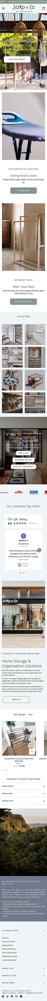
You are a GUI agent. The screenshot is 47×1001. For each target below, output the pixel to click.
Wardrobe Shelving (23, 460)
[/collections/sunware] (38, 492)
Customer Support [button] (10, 931)
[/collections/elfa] (8, 492)
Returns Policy (7, 793)
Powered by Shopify (34, 993)
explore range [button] (8, 983)
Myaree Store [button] (8, 968)
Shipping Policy (7, 786)
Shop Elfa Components (23, 467)
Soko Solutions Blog (9, 953)
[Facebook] (3, 996)
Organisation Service (9, 956)
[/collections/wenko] (23, 492)
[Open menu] (5, 8)
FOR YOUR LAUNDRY (17, 59)
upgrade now (23, 191)
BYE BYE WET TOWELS (23, 302)
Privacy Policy (24, 991)
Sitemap (20, 993)
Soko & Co (8, 991)
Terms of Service (9, 993)
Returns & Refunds (9, 949)
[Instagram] (16, 996)
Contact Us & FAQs (8, 941)
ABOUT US (16, 699)
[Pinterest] (12, 996)
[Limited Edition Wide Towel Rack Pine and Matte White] (23, 237)
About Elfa (24, 453)
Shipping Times (7, 801)
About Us (5, 938)
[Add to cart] (32, 752)
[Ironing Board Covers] (23, 126)
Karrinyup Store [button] (9, 976)
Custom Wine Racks (9, 960)
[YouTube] (21, 996)
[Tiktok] (7, 996)
